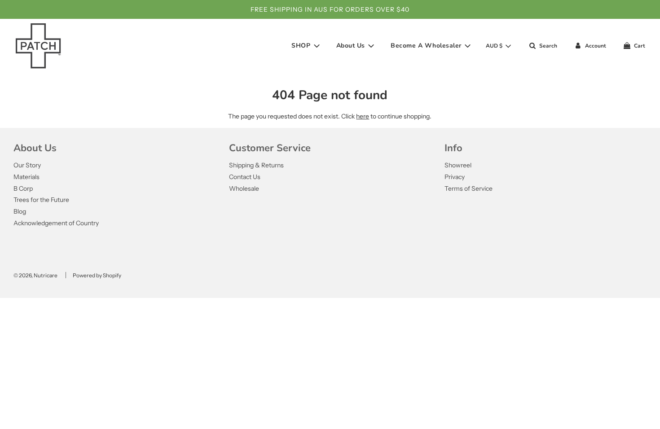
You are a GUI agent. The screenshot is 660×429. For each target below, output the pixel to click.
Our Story (27, 165)
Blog (19, 211)
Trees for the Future (41, 200)
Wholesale (244, 188)
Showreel (457, 165)
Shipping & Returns (256, 165)
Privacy (454, 177)
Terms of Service (468, 188)
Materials (26, 177)
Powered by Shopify (97, 275)
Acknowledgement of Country (56, 223)
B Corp (23, 188)
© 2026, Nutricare (35, 275)
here (362, 116)
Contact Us (244, 177)
